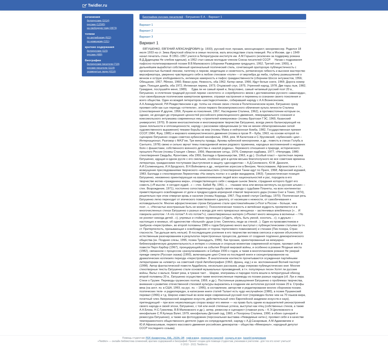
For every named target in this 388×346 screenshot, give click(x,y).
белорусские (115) (97, 51)
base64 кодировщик (254, 338)
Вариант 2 (146, 30)
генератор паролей (212, 338)
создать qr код (233, 338)
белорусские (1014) (98, 20)
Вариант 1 (146, 24)
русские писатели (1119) (101, 67)
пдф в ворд (192, 338)
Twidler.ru (97, 5)
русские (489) (94, 54)
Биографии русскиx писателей (162, 16)
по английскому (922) (99, 37)
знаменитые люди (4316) (101, 71)
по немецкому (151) (98, 41)
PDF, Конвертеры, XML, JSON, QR (165, 338)
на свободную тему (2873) (102, 28)
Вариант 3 (146, 36)
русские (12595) (96, 24)
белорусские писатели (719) (103, 64)
